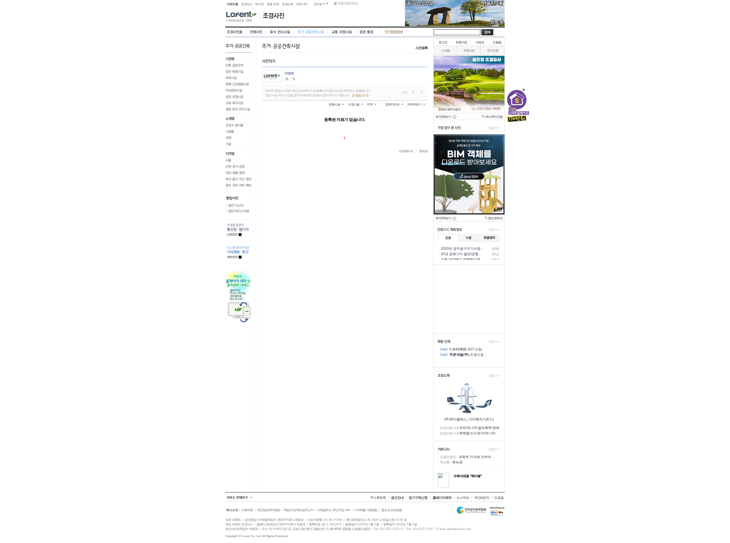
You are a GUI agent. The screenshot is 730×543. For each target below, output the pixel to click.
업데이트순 (392, 104)
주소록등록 (378, 498)
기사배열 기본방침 (365, 510)
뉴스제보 (463, 498)
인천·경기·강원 (238, 167)
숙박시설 (238, 78)
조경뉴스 (246, 4)
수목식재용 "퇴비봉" (467, 476)
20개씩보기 (414, 104)
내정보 (480, 42)
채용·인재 (273, 4)
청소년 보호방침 (391, 510)
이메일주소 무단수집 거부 (333, 510)
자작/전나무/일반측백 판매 (479, 428)
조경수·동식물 (238, 125)
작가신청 (492, 50)
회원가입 (461, 42)
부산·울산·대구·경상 (238, 179)
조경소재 (287, 4)
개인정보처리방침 (268, 510)
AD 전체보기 (444, 116)
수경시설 (353, 104)
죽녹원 (457, 462)
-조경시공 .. (467, 355)
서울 (238, 160)
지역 (370, 104)
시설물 (238, 132)
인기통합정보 (394, 32)
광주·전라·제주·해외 (238, 186)
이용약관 (247, 510)
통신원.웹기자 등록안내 (238, 230)
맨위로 (423, 151)
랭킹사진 (238, 197)
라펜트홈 (232, 4)
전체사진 (256, 32)
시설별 (238, 58)
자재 (238, 138)
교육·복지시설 (238, 103)
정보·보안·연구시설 (238, 110)
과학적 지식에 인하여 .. (476, 457)
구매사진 (468, 50)
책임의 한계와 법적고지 (298, 510)
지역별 (238, 153)
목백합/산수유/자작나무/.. (478, 433)
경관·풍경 (366, 32)
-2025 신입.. (466, 349)
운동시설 (334, 104)
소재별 (238, 118)
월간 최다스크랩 (238, 211)
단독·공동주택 (238, 65)
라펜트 (289, 73)
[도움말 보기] (360, 95)
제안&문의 (481, 498)
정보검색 (294, 79)
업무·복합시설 (238, 71)
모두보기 (319, 4)
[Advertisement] (469, 299)
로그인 (443, 42)
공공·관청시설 (238, 96)
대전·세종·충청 (238, 173)
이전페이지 (406, 151)
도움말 (497, 42)
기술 (238, 145)
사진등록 (421, 48)
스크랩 (445, 50)
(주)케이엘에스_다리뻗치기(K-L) (469, 419)
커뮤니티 (301, 4)
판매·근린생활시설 (238, 84)
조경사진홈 (235, 32)
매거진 (259, 4)
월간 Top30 (238, 205)
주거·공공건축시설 (311, 32)
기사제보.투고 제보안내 (238, 252)
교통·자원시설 (342, 32)
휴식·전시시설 (280, 32)
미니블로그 (288, 79)
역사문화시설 (238, 90)
